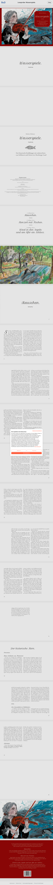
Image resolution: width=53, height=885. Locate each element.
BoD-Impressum (38, 446)
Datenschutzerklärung (37, 430)
